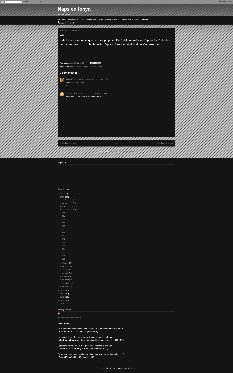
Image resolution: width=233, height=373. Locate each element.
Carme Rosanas (72, 79)
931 (63, 216)
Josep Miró (70, 93)
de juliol (65, 266)
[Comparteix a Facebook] (97, 63)
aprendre (92, 66)
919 (63, 256)
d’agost (65, 263)
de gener (66, 286)
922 (63, 246)
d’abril (64, 276)
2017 (62, 194)
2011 (62, 304)
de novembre (67, 203)
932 (63, 213)
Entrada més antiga (164, 143)
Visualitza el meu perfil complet (69, 318)
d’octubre (66, 206)
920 (63, 252)
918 (63, 259)
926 (63, 232)
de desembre (67, 200)
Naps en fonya (74, 9)
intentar (99, 66)
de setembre (67, 210)
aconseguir (83, 66)
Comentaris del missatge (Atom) (122, 151)
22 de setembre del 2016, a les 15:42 (92, 93)
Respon (68, 86)
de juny (65, 270)
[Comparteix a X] (95, 63)
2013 (62, 297)
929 (63, 222)
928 (63, 226)
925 (63, 236)
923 (63, 242)
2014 (62, 294)
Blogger (133, 368)
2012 (62, 300)
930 (63, 219)
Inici (117, 143)
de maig (65, 273)
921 (63, 249)
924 (63, 239)
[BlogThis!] (93, 63)
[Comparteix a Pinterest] (100, 63)
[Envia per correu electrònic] (91, 63)
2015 (62, 290)
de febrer (66, 283)
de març (65, 280)
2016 (62, 197)
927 (63, 229)
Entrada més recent (69, 143)
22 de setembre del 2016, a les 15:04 (93, 79)
